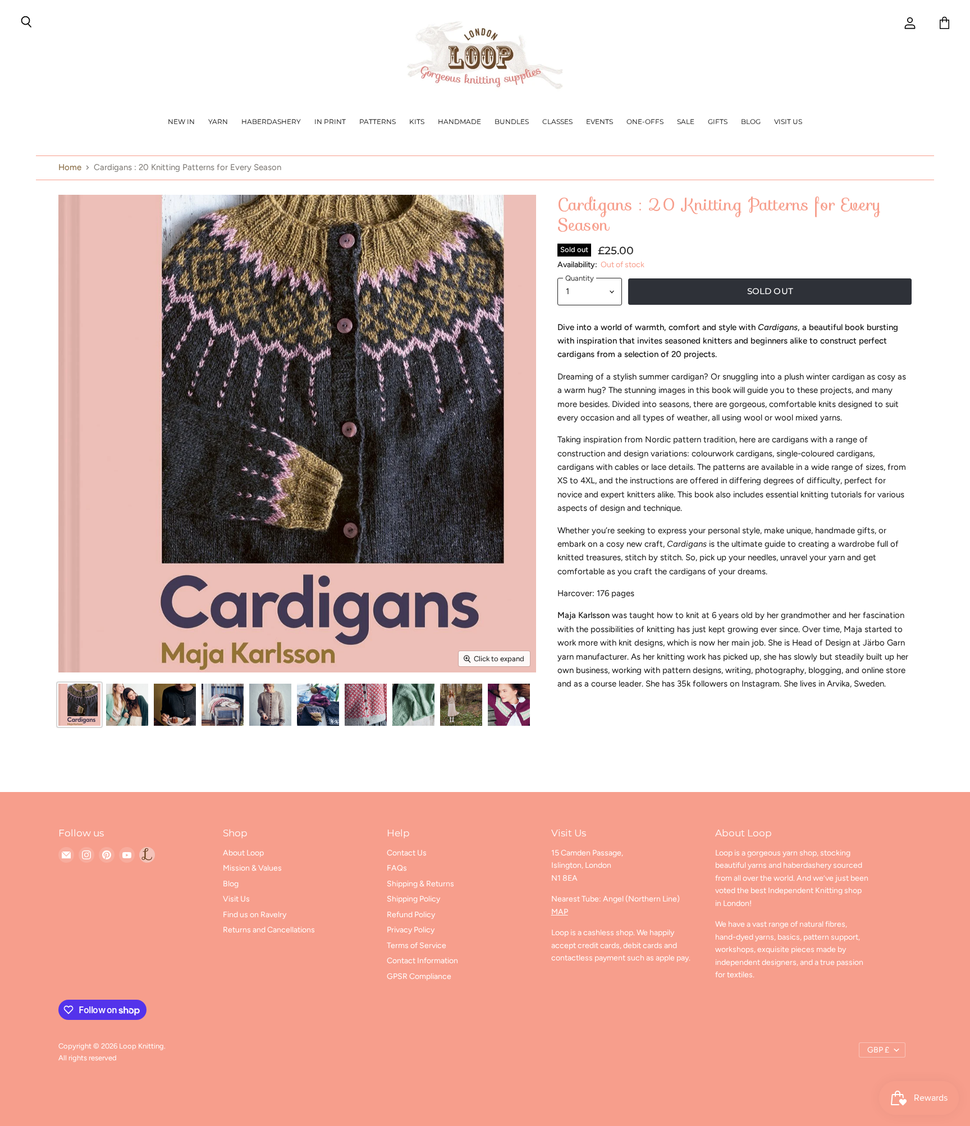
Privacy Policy (410, 930)
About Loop (243, 853)
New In (181, 121)
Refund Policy (411, 914)
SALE (685, 121)
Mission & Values (252, 868)
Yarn (218, 121)
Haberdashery (271, 121)
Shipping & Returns (420, 884)
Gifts (718, 121)
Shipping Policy (413, 899)
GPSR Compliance (419, 976)
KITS (416, 121)
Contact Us (407, 853)
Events (599, 121)
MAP (559, 912)
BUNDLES (512, 121)
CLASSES (557, 121)
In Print (330, 121)
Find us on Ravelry (254, 914)
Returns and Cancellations (269, 930)
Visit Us (788, 121)
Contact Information (422, 960)
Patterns (377, 121)
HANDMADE (459, 121)
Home (69, 167)
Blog (751, 121)
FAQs (397, 868)
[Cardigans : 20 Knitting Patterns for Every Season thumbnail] (79, 705)
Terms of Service (416, 945)
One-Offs (645, 121)
